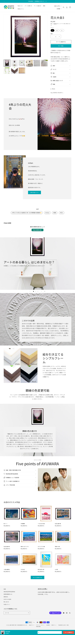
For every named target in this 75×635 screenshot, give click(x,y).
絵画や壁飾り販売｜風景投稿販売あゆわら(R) (18, 625)
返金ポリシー (31, 625)
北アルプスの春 (41, 546)
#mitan (47, 213)
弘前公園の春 (58, 523)
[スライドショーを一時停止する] (45, 291)
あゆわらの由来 (7, 599)
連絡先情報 (38, 626)
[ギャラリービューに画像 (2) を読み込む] (14, 63)
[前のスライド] (29, 291)
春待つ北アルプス (25, 546)
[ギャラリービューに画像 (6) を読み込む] (44, 63)
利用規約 (48, 625)
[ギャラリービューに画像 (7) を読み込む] (7, 70)
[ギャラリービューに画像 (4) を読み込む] (29, 63)
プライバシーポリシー (40, 625)
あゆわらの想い (42, 589)
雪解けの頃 (57, 546)
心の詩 (56, 569)
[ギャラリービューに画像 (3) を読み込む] (22, 63)
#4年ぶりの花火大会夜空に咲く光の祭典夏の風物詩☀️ (27, 213)
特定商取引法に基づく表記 (63, 625)
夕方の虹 (23, 569)
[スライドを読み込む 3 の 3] (38, 291)
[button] (63, 7)
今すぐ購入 (61, 46)
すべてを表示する (37, 577)
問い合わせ (6, 602)
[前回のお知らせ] (4, 1)
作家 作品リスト (34, 192)
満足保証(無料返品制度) (9, 591)
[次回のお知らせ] (70, 1)
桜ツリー (6, 523)
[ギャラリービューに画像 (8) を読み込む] (14, 70)
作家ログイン (7, 604)
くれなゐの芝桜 (41, 523)
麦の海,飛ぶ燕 (41, 569)
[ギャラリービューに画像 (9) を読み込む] (22, 70)
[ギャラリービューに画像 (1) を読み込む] (7, 63)
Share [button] (53, 89)
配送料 (55, 23)
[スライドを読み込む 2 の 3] (36, 291)
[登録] (28, 612)
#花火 (61, 213)
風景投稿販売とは (8, 594)
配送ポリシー (54, 625)
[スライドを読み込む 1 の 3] (33, 291)
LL (62, 30)
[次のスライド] (41, 291)
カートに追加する (68, 632)
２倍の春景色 (7, 569)
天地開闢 (23, 523)
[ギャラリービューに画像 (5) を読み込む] (36, 63)
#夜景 (54, 213)
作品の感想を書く (37, 230)
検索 (5, 589)
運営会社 (6, 596)
